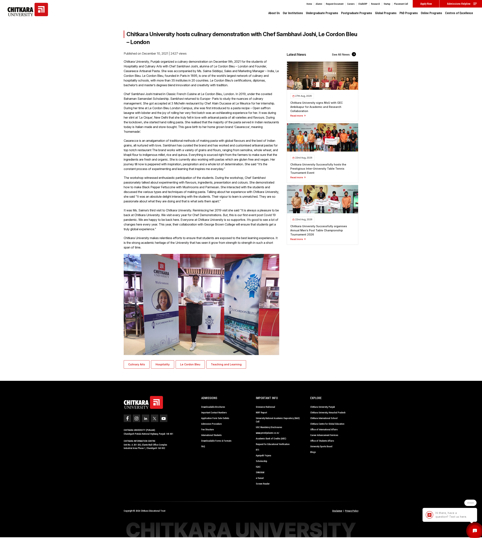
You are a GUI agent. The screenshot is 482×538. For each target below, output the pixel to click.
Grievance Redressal (265, 407)
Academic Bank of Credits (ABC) (271, 438)
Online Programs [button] (431, 13)
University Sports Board (321, 446)
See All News (341, 54)
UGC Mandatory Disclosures (269, 427)
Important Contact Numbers (214, 412)
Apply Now (426, 3)
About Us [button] (274, 13)
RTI (257, 450)
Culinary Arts (136, 364)
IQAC (258, 467)
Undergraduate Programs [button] (322, 13)
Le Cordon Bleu (190, 364)
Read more (297, 115)
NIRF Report (261, 412)
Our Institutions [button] (293, 13)
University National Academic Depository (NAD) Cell (278, 420)
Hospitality (163, 364)
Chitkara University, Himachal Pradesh (327, 412)
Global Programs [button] (386, 13)
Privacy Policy (351, 511)
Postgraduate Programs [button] (356, 13)
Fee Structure (207, 429)
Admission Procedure (211, 424)
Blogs (313, 452)
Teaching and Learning (226, 364)
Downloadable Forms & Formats (216, 441)
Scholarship (261, 461)
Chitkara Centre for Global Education (327, 424)
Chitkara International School (324, 418)
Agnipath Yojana (263, 455)
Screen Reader (263, 483)
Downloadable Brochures (213, 407)
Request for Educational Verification (273, 444)
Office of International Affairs (324, 429)
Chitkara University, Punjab (322, 407)
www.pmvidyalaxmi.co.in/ (267, 433)
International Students (211, 435)
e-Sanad (260, 478)
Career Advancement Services (324, 435)
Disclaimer (337, 511)
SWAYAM (260, 472)
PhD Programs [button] (409, 13)
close (470, 502)
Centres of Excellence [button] (459, 13)
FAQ (203, 446)
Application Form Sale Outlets (215, 418)
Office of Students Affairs (322, 441)
